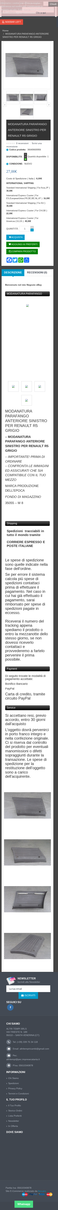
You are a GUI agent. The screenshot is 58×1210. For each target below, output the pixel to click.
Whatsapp (23, 1204)
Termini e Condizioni (18, 1093)
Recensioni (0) (37, 272)
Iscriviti (29, 995)
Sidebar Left (12, 22)
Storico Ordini (15, 1110)
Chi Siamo (13, 1078)
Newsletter (13, 1121)
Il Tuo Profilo (14, 1105)
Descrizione (13, 272)
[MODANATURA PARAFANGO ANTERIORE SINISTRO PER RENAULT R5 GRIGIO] (12, 97)
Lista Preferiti (15, 1115)
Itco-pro (42, 1191)
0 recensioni (22, 143)
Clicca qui (41, 12)
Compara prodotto (23, 251)
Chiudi (53, 4)
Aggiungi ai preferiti (24, 244)
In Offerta (13, 1126)
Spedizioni (13, 1083)
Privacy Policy (15, 1088)
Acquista (17, 237)
